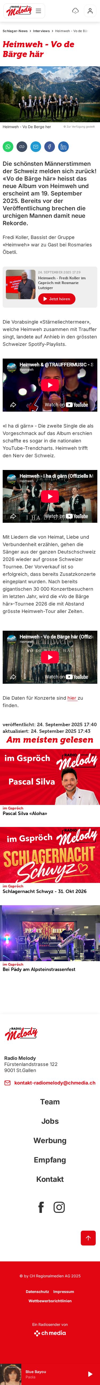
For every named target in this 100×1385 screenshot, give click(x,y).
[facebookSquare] (41, 1207)
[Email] (35, 146)
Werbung (49, 1140)
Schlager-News (15, 31)
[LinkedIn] (63, 146)
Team (50, 1101)
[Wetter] (75, 11)
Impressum (63, 1291)
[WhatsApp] (8, 146)
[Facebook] (49, 146)
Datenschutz (37, 1291)
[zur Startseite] (19, 11)
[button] (50, 94)
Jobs (50, 1121)
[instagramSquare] (59, 1207)
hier (72, 698)
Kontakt (50, 1179)
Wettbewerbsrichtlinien (50, 1301)
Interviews (41, 31)
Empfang (50, 1159)
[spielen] (90, 1374)
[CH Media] (50, 1332)
